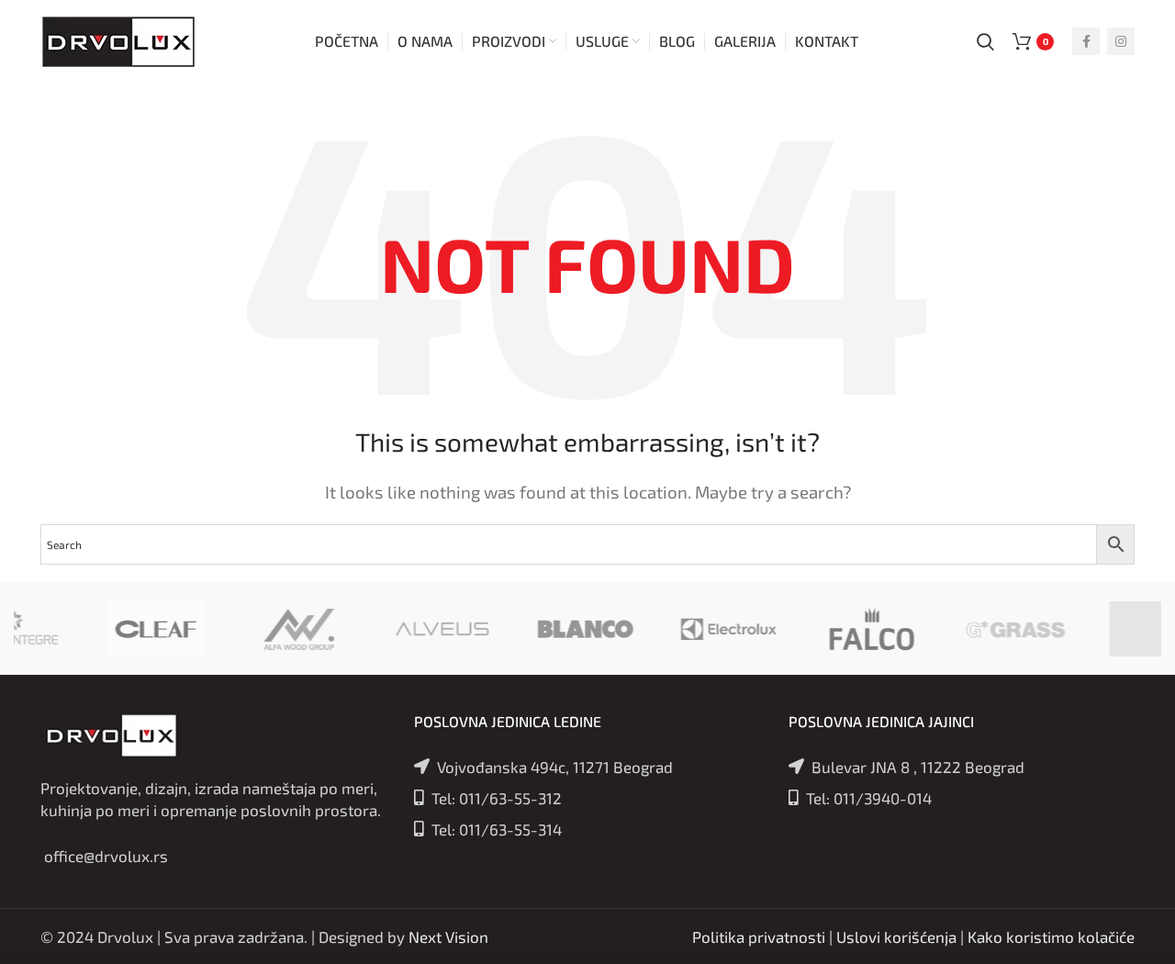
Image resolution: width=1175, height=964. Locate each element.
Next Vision (448, 936)
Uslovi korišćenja (896, 936)
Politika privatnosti (758, 936)
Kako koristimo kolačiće (1051, 936)
